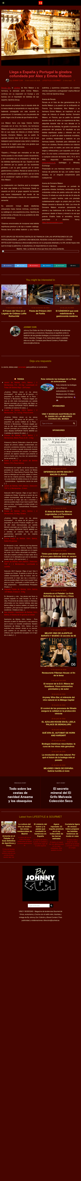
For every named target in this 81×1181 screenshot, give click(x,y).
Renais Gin (5, 87)
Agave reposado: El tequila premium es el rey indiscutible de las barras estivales (56, 831)
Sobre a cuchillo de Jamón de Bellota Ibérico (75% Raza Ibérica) (20, 461)
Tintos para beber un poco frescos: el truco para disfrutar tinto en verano (58, 555)
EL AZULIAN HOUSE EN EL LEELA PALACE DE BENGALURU (58, 723)
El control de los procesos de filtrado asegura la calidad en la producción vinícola (58, 711)
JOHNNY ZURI (17, 80)
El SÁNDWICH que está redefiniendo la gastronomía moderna (67, 313)
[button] (74, 423)
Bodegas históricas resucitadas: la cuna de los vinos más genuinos (58, 745)
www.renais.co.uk (48, 162)
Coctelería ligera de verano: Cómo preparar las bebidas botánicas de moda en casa (72, 830)
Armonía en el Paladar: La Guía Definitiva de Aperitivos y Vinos (58, 594)
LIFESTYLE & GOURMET (51, 80)
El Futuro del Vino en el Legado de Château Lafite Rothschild (13, 313)
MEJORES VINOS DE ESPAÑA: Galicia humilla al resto (59, 769)
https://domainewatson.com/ (52, 222)
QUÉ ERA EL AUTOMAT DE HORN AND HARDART (58, 734)
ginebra (17, 87)
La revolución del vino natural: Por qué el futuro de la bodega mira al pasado (58, 757)
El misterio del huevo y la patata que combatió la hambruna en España (40, 830)
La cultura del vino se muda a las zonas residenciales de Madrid (24, 829)
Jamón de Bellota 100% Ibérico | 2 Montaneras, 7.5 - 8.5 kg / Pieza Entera (20, 411)
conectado (22, 367)
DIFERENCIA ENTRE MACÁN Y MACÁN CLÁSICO (58, 473)
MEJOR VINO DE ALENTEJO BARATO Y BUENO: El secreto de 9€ (58, 634)
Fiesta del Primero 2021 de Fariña (40, 312)
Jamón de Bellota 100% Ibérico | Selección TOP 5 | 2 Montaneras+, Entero (20, 487)
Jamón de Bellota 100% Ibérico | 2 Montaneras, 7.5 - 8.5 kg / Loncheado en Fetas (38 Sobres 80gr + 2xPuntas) (20, 385)
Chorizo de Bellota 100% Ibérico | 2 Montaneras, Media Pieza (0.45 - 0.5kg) (20, 436)
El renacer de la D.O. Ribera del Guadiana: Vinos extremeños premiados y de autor (59, 686)
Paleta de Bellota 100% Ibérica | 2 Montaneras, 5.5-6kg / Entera (20, 512)
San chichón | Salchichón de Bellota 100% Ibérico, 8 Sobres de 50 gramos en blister (20, 613)
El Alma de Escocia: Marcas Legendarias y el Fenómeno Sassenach (58, 514)
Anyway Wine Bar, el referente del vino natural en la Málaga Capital (58, 698)
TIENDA (20, 379)
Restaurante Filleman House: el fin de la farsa (58, 674)
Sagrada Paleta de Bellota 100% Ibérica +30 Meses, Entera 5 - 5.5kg (20, 590)
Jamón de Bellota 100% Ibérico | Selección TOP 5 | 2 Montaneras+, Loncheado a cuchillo (20, 564)
